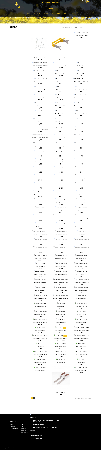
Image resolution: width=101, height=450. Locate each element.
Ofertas (11, 424)
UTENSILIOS (13, 27)
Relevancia (84, 27)
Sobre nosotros (24, 432)
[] (37, 398)
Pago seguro (23, 434)
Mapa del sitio (24, 441)
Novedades (12, 426)
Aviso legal (23, 426)
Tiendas (22, 443)
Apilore (13, 447)
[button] (90, 3)
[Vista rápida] (44, 57)
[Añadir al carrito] (36, 57)
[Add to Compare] (41, 57)
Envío (22, 424)
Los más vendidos (14, 428)
